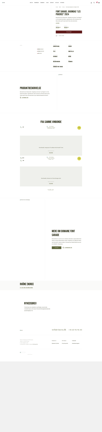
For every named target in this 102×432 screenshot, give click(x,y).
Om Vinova (62, 2)
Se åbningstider (35, 344)
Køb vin (31, 2)
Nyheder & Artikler (55, 343)
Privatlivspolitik (65, 343)
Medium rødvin (56, 61)
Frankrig (63, 7)
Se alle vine (51, 189)
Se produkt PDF (25, 97)
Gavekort (52, 2)
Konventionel (56, 46)
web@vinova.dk (59, 330)
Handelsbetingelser (75, 343)
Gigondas (55, 56)
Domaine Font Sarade (58, 67)
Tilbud (47, 2)
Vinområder (36, 2)
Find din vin (54, 340)
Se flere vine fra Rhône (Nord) (26, 287)
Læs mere (57, 23)
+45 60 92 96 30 (75, 330)
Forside (57, 7)
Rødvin (60, 7)
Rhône (69, 56)
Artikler (57, 2)
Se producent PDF (68, 247)
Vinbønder (42, 2)
